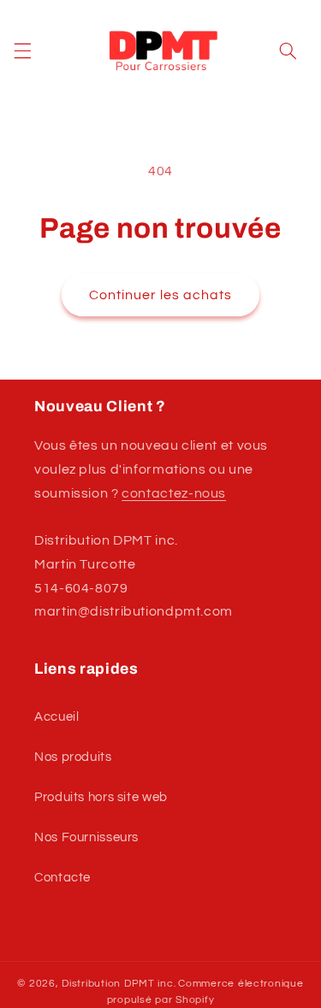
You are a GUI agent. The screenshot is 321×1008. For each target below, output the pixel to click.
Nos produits (73, 757)
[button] (22, 51)
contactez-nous (174, 493)
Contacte (62, 877)
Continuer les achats (161, 295)
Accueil (56, 716)
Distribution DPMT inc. (118, 983)
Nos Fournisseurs (86, 837)
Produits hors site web (101, 797)
